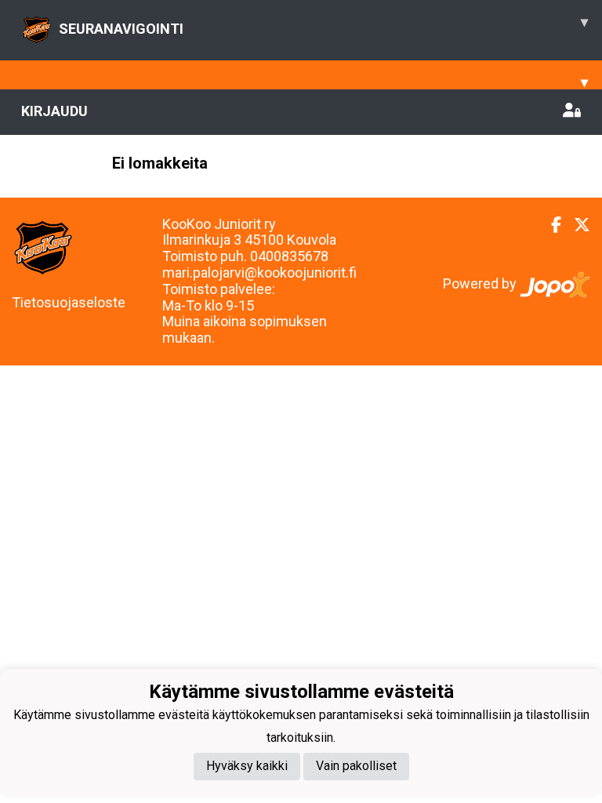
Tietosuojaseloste (68, 302)
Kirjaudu (54, 111)
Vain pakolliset (356, 765)
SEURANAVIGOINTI (323, 25)
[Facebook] (550, 225)
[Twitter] (575, 225)
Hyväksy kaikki (247, 765)
